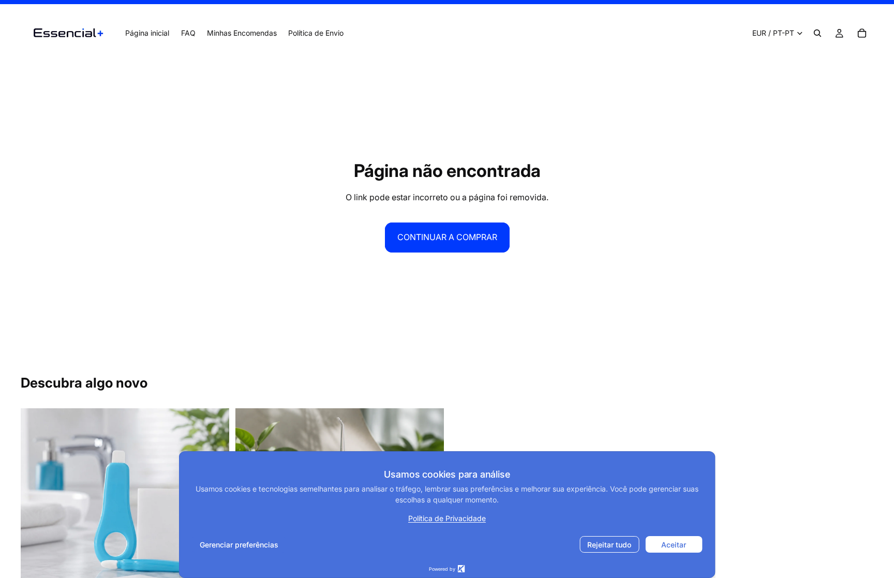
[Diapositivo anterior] (36, 512)
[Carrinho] (862, 33)
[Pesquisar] (817, 33)
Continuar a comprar (447, 237)
